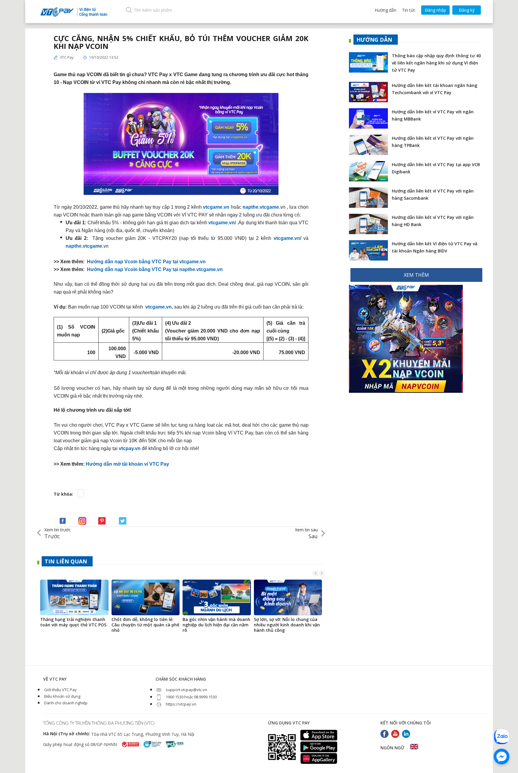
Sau (306, 533)
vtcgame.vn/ (222, 222)
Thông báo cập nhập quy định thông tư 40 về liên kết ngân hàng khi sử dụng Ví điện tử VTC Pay (436, 63)
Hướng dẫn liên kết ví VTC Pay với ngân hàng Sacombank (433, 194)
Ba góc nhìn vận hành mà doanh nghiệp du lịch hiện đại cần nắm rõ (216, 625)
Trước (57, 533)
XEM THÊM (416, 275)
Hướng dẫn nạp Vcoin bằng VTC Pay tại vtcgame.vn (146, 261)
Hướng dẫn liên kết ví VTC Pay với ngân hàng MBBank (433, 115)
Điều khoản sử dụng (61, 696)
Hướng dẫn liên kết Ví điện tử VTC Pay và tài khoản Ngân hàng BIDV (435, 247)
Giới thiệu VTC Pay (60, 689)
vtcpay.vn (130, 448)
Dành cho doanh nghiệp (65, 703)
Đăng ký (467, 10)
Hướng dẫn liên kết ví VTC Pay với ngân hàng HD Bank (433, 220)
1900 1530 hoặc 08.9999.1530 (191, 697)
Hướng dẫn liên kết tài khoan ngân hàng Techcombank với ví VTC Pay (434, 88)
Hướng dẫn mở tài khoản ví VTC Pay (127, 463)
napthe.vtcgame (261, 206)
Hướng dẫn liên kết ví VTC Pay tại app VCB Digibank (436, 168)
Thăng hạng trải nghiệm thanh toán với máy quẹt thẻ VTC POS (73, 622)
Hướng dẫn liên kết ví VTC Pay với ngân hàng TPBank (433, 141)
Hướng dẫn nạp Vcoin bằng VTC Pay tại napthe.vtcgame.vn (155, 269)
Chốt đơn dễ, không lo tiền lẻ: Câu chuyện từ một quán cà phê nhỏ (145, 625)
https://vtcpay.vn (180, 704)
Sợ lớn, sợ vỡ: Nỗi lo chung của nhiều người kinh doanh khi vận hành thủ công (287, 625)
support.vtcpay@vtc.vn (186, 689)
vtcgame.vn (216, 206)
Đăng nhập (435, 10)
